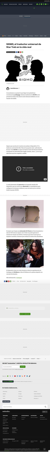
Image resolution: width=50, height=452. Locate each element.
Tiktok (39, 4)
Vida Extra (14, 419)
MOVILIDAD (25, 4)
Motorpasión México (42, 441)
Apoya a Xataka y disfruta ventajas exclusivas (22, 381)
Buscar (45, 407)
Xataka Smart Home (5, 423)
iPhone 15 (36, 35)
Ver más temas (6, 401)
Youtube (45, 4)
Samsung (20, 396)
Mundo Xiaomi (5, 425)
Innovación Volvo (27, 16)
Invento (9, 35)
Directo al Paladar (34, 417)
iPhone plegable (26, 358)
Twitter (48, 4)
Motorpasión (42, 417)
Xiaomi (41, 35)
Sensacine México (24, 440)
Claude (38, 358)
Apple (4, 396)
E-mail (22, 52)
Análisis (20, 391)
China (5, 35)
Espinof (22, 419)
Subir (44, 411)
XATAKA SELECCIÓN (13, 4)
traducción (23, 281)
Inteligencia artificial (38, 396)
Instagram (43, 4)
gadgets (29, 281)
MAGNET (31, 4)
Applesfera (5, 420)
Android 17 (33, 358)
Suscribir (23, 366)
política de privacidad (19, 369)
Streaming (5, 391)
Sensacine (23, 417)
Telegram (41, 4)
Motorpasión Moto (43, 419)
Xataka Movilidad (37, 393)
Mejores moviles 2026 (17, 358)
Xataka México (5, 440)
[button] (15, 88)
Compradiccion (6, 433)
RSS (22, 376)
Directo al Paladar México (34, 441)
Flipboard (20, 52)
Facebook (16, 52)
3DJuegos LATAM (15, 440)
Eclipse (16, 35)
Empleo (19, 398)
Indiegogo (19, 277)
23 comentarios (11, 52)
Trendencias (5, 429)
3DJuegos (14, 417)
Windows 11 (36, 398)
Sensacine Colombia (23, 443)
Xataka (4, 417)
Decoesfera (5, 431)
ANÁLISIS (6, 4)
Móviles (4, 393)
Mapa (21, 35)
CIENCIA (20, 4)
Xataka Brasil (5, 442)
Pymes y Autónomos (14, 432)
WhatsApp (37, 4)
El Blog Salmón (15, 429)
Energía (19, 393)
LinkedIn (27, 376)
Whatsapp (31, 35)
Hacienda (25, 35)
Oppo (45, 35)
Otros (18, 281)
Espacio (35, 391)
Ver (25, 314)
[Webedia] (47, 1)
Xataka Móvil (5, 419)
